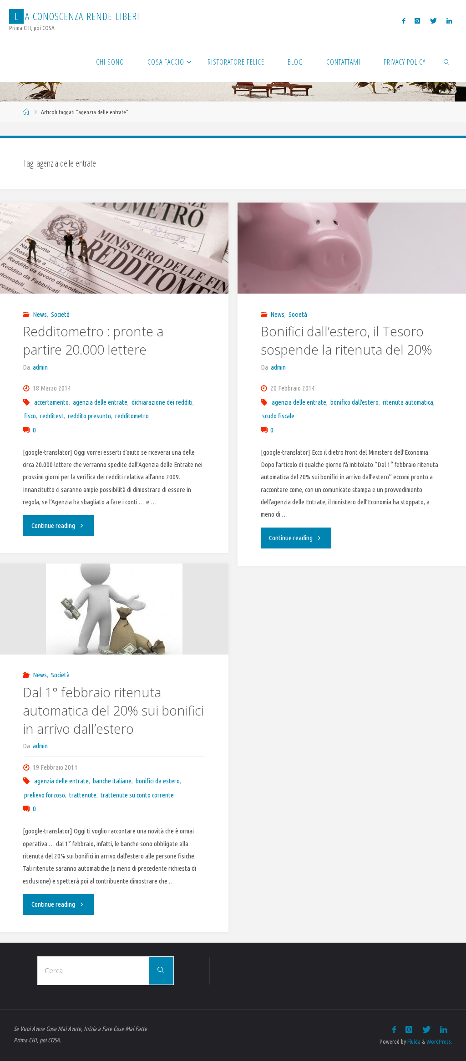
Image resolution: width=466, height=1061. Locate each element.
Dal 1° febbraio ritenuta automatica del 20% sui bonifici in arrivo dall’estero (113, 710)
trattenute (82, 795)
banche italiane (112, 781)
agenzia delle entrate (100, 402)
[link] (447, 61)
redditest (52, 416)
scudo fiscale (278, 416)
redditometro (132, 416)
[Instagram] (417, 20)
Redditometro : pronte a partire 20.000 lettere (93, 340)
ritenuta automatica (408, 402)
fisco (30, 416)
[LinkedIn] (448, 20)
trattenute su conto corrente (137, 795)
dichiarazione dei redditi (162, 402)
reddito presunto (89, 416)
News (40, 314)
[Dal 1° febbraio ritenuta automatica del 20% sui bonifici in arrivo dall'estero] (114, 609)
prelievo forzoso (44, 795)
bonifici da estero (158, 781)
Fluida (413, 1041)
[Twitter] (433, 20)
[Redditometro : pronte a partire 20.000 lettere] (114, 267)
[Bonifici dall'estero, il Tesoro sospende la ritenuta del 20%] (352, 288)
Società (60, 314)
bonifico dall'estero (354, 402)
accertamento (51, 402)
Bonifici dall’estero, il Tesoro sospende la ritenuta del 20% (346, 340)
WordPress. (439, 1041)
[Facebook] (404, 20)
